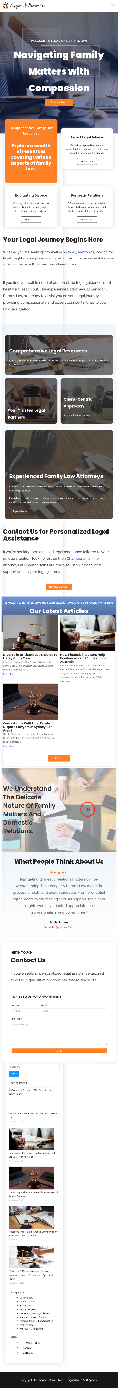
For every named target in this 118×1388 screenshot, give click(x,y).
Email (44, 1005)
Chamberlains (78, 558)
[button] (87, 809)
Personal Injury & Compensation (36, 1320)
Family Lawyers (27, 1309)
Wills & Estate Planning (31, 1328)
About (27, 1347)
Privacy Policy (31, 1342)
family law (76, 252)
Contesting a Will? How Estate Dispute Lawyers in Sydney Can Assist (28, 727)
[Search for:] (34, 1066)
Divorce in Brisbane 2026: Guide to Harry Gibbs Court (30, 656)
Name (15, 1005)
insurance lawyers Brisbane (34, 1317)
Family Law (25, 1305)
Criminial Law (27, 1301)
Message (17, 1018)
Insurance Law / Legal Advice (35, 1313)
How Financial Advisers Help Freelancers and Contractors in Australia (85, 658)
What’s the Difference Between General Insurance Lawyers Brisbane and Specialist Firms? (31, 1275)
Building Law (26, 1297)
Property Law (26, 1324)
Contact (28, 1352)
